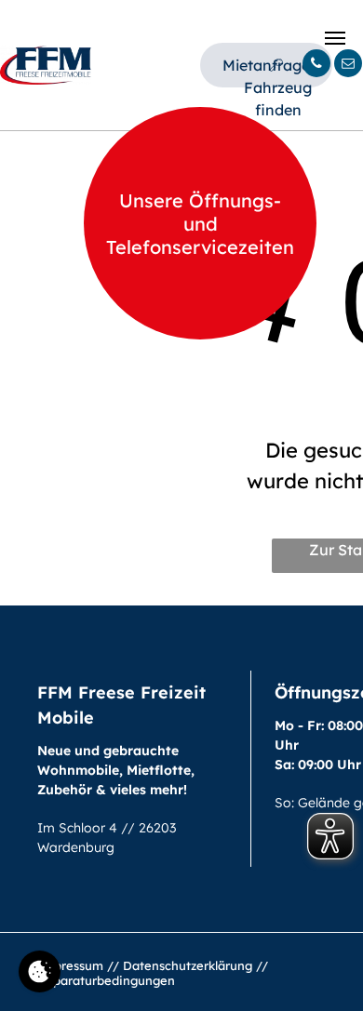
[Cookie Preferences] (39, 971)
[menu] (335, 38)
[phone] (316, 65)
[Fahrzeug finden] (278, 65)
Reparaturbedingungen (106, 980)
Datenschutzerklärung (187, 965)
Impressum (70, 965)
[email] (348, 65)
